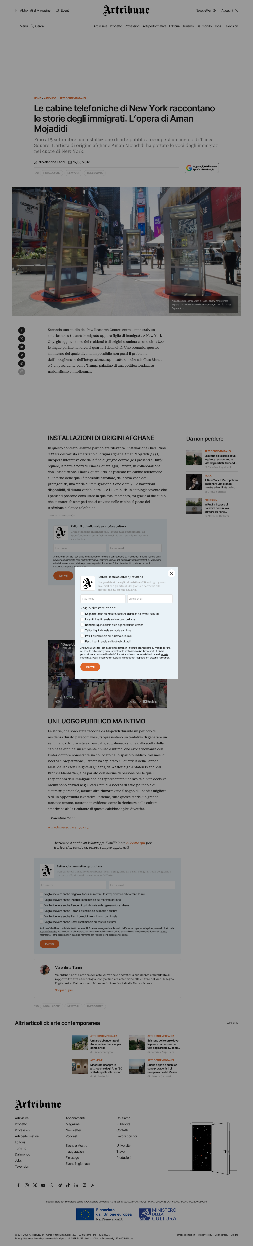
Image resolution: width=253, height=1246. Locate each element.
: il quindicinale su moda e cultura (108, 630)
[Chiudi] (171, 573)
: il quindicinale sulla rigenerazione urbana (114, 625)
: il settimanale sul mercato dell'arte (110, 619)
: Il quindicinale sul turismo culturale (108, 636)
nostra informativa (133, 651)
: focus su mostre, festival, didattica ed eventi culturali (122, 613)
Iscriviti (90, 667)
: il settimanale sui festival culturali (107, 641)
